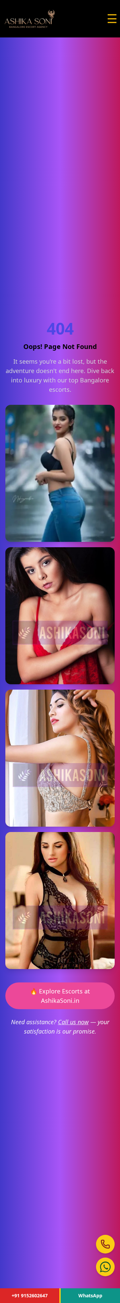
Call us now (73, 1022)
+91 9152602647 (30, 1295)
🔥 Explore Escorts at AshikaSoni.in (60, 995)
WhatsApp (90, 1295)
